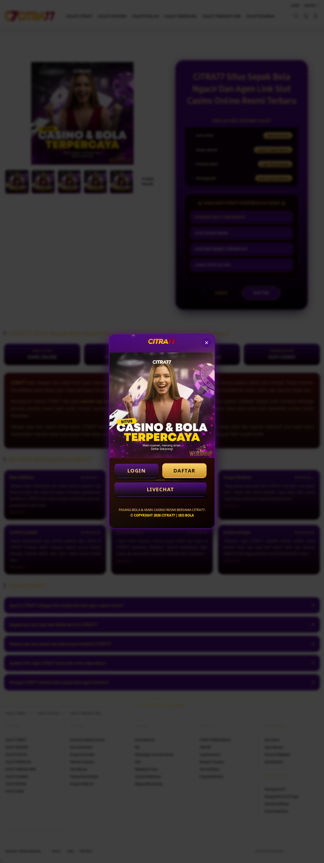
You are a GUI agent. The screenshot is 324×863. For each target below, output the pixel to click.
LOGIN (136, 470)
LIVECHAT (160, 489)
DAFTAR (184, 470)
